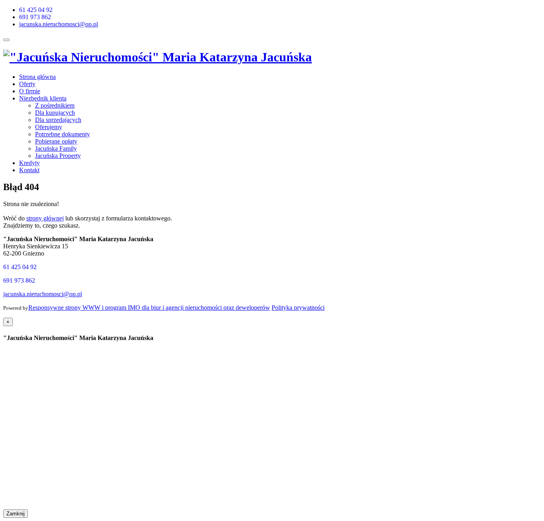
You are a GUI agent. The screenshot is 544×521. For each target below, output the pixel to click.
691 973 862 (35, 17)
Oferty (27, 84)
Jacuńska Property (58, 155)
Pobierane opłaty (56, 141)
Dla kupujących (55, 112)
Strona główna (37, 76)
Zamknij (15, 514)
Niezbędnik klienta (43, 98)
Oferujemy (48, 127)
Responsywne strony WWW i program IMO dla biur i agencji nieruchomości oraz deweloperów (149, 307)
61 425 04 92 (36, 9)
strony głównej (45, 218)
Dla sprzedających (58, 119)
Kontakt (29, 170)
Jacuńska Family (56, 148)
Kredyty (29, 162)
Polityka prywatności (298, 307)
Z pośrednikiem (54, 105)
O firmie (29, 91)
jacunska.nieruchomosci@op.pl (58, 24)
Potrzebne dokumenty (62, 134)
